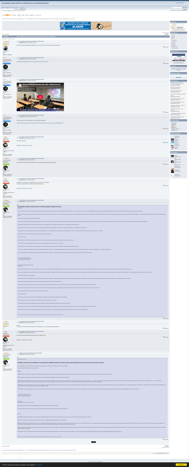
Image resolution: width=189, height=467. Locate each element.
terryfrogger (176, 170)
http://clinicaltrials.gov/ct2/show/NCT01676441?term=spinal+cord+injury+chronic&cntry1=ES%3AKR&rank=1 (41, 123)
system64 (6, 41)
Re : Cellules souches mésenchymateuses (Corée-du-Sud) (31, 41)
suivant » (167, 32)
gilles (5, 137)
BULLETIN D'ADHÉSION (179, 62)
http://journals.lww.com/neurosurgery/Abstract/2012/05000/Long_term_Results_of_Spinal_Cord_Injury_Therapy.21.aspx (41, 436)
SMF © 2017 (94, 461)
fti (4, 58)
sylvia (183, 102)
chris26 (172, 95)
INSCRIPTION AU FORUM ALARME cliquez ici (178, 10)
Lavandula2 (173, 110)
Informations (38, 465)
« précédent (164, 32)
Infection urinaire (174, 87)
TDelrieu (50, 18)
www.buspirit (30, 145)
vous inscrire (22, 7)
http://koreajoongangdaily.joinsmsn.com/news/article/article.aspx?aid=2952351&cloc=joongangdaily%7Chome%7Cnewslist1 (42, 314)
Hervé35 (180, 90)
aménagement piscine (175, 98)
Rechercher (174, 40)
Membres (174, 44)
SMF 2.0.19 (89, 461)
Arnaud (175, 141)
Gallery (173, 43)
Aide (173, 38)
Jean (183, 83)
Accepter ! (181, 465)
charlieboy (176, 144)
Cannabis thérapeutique (175, 102)
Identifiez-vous (175, 46)
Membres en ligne (175, 128)
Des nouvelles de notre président (177, 94)
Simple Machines (100, 461)
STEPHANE (176, 174)
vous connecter (15, 7)
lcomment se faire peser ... (176, 105)
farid (175, 163)
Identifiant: (174, 24)
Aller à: (153, 453)
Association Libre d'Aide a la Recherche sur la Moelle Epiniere (25, 3)
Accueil (173, 35)
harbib (6, 321)
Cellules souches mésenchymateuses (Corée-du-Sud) (30, 353)
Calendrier (174, 41)
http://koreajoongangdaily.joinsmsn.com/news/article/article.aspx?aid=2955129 (32, 61)
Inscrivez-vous (175, 48)
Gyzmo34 (176, 147)
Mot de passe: (173, 25)
